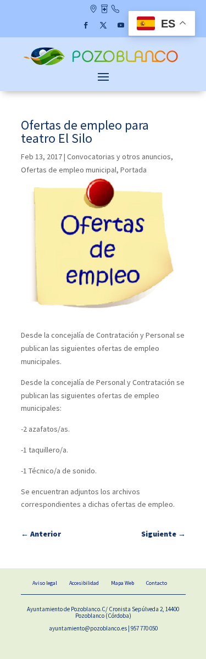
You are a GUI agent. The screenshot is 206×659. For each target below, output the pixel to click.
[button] (85, 25)
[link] (103, 64)
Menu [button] (103, 76)
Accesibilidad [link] (84, 583)
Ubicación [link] (93, 9)
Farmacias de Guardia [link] (104, 9)
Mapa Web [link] (122, 583)
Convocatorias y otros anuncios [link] (119, 156)
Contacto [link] (115, 9)
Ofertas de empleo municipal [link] (68, 170)
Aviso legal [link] (44, 583)
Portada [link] (133, 170)
